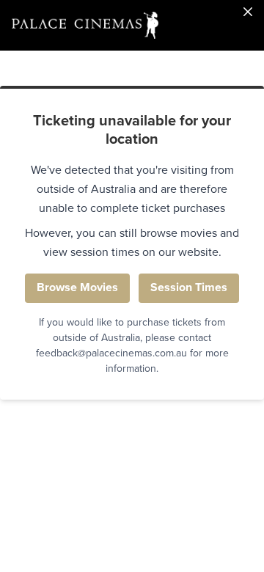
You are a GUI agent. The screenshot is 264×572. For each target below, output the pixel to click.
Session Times (188, 287)
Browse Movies (77, 287)
